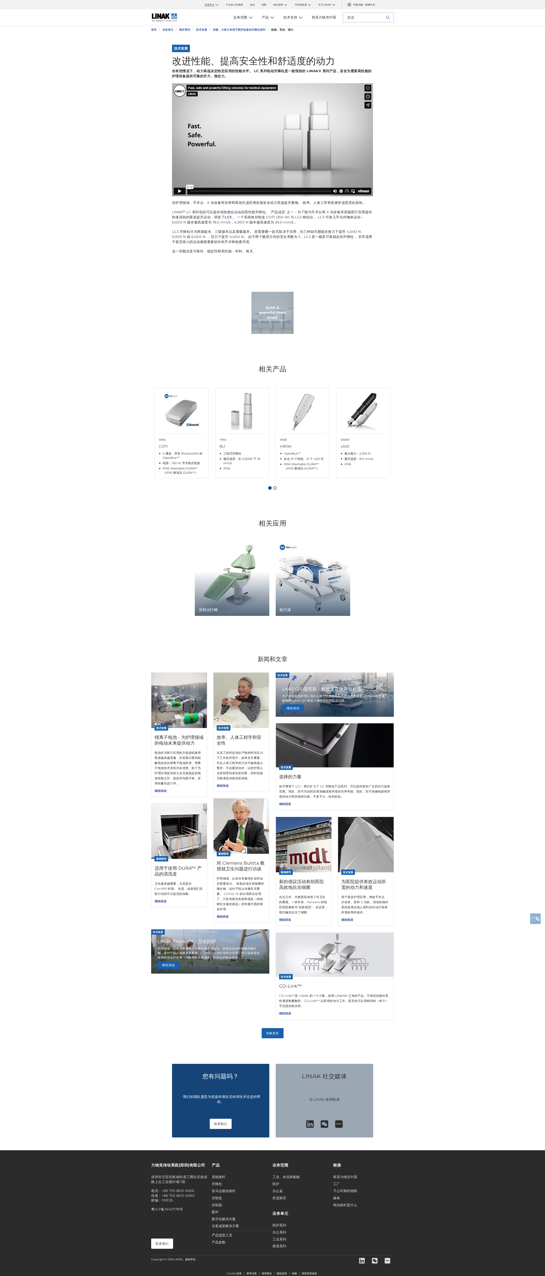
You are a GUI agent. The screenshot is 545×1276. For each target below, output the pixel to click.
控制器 (217, 1205)
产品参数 (218, 1242)
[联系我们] (535, 918)
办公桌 (277, 1191)
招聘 (264, 4)
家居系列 (279, 1246)
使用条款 (267, 1273)
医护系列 (279, 1225)
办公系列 (279, 1232)
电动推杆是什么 (345, 1205)
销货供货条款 (309, 1273)
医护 (275, 1184)
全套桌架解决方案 (225, 1226)
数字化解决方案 (224, 1219)
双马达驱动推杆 (224, 1191)
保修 (294, 1273)
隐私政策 (282, 1273)
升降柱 (217, 1184)
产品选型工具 (222, 1235)
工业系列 (279, 1239)
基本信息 (252, 1273)
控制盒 (217, 1198)
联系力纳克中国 (345, 1177)
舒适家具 (279, 1198)
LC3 (228, 217)
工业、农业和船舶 (286, 1177)
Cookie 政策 (234, 1273)
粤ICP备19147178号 (167, 1209)
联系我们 (220, 1124)
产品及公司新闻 (234, 4)
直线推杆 (218, 1177)
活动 (252, 4)
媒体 (336, 1198)
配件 (215, 1212)
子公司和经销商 (345, 1191)
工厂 (336, 1184)
